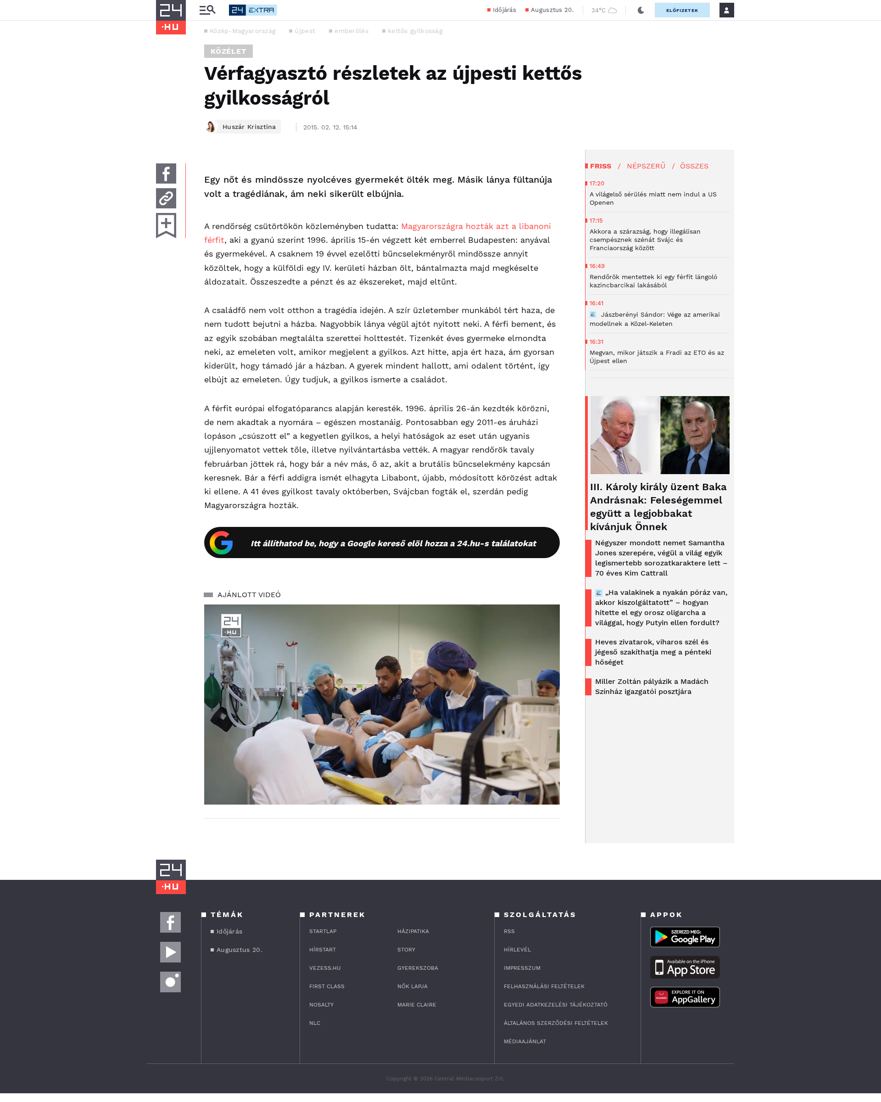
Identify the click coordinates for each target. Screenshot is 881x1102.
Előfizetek (682, 10)
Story (406, 949)
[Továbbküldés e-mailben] (166, 198)
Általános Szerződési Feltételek (556, 1023)
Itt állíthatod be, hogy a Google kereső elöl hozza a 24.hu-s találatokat (393, 543)
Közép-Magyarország (242, 30)
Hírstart (322, 949)
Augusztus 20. (552, 9)
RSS (509, 931)
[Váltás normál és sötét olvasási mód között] (641, 10)
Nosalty (321, 1004)
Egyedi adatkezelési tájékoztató (556, 1004)
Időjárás (504, 9)
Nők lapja (412, 986)
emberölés (351, 30)
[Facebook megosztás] (166, 173)
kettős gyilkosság (415, 30)
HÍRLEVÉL (517, 949)
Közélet (228, 51)
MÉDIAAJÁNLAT (525, 1041)
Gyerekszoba (417, 968)
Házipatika (413, 931)
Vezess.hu (325, 968)
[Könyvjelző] (166, 225)
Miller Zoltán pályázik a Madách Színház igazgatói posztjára (651, 686)
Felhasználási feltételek (544, 986)
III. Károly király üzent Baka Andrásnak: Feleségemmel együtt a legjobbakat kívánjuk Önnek (658, 506)
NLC (314, 1023)
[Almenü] (207, 10)
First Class (327, 986)
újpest (305, 30)
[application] (382, 704)
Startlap (322, 931)
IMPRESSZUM (522, 968)
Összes (694, 166)
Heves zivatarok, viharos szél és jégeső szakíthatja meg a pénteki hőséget (653, 652)
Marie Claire (416, 1004)
